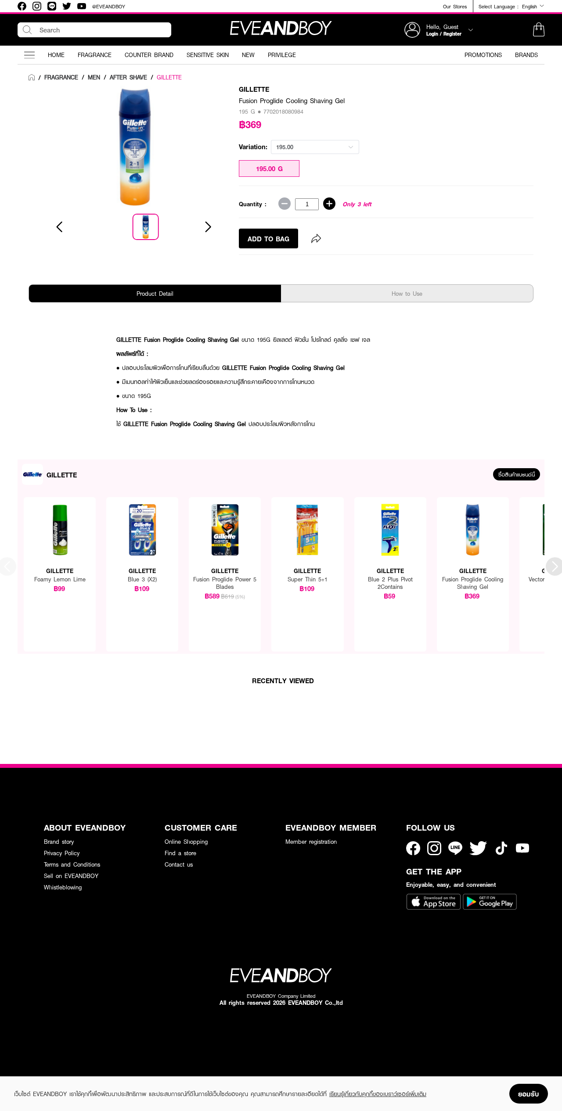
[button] (538, 29)
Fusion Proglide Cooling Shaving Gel (472, 583)
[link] (32, 77)
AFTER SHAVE (128, 77)
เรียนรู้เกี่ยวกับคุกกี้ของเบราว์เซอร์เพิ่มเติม (377, 1094)
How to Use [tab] (407, 293)
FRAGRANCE (61, 77)
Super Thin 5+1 (308, 579)
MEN (94, 77)
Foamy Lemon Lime (60, 579)
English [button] (530, 6)
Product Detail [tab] (155, 293)
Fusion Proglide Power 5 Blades (224, 583)
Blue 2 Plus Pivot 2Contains (390, 583)
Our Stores (455, 6)
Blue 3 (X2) (142, 579)
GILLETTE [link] (169, 77)
